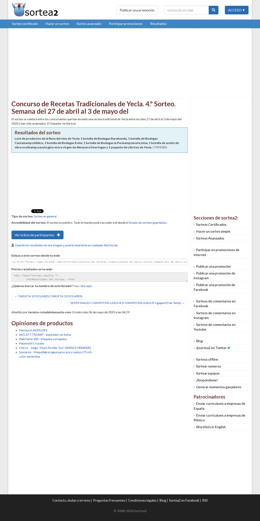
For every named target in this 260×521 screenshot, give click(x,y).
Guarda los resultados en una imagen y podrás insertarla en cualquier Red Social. (66, 245)
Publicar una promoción (137, 10)
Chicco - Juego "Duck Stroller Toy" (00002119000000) (55, 347)
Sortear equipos (208, 373)
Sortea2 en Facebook (184, 500)
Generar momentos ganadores (218, 387)
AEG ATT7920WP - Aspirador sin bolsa (45, 334)
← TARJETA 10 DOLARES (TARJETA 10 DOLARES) (48, 296)
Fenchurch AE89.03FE (33, 330)
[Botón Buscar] (214, 10)
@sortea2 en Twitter (211, 348)
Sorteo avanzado (89, 24)
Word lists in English (211, 427)
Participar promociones (126, 24)
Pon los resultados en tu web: (32, 269)
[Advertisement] (43, 58)
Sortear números (208, 366)
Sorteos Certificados (211, 225)
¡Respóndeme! (207, 380)
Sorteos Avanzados (210, 238)
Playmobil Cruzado (31, 343)
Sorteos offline (207, 359)
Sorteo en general (45, 216)
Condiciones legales (142, 500)
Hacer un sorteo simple (213, 231)
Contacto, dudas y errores (71, 500)
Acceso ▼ (236, 10)
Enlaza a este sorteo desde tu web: (35, 255)
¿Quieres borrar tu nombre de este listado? (42, 286)
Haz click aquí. (82, 286)
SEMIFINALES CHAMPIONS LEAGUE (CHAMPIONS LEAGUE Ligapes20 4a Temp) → (128, 303)
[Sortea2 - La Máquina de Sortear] (35, 9)
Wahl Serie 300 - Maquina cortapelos (43, 339)
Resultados (158, 24)
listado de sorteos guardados (148, 222)
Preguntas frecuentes (109, 500)
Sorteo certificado (25, 24)
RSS (205, 500)
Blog (199, 341)
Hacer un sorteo (57, 24)
